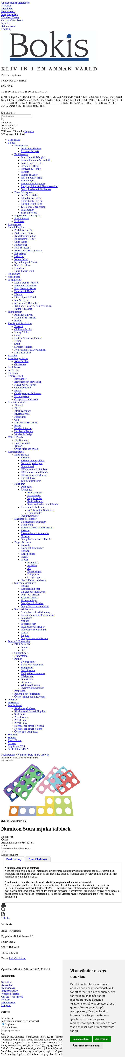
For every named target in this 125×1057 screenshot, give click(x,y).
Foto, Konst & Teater (32, 163)
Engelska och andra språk (27, 215)
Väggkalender (34, 498)
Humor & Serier (29, 174)
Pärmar (24, 632)
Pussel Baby (20, 723)
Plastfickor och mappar (32, 626)
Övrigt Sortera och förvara (34, 638)
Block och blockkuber (32, 548)
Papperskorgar (28, 623)
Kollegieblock (28, 553)
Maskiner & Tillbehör (25, 518)
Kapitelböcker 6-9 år (31, 201)
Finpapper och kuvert (25, 384)
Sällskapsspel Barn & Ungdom (30, 711)
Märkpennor (27, 676)
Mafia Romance (22, 352)
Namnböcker (21, 259)
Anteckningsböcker (18, 358)
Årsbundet (26, 489)
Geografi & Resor (30, 166)
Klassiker (12, 355)
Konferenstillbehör (30, 588)
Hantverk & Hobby (31, 169)
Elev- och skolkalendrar (33, 507)
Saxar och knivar (29, 597)
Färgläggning (21, 440)
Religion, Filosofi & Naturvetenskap (39, 186)
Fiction (17, 341)
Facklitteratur (21, 154)
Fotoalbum (26, 618)
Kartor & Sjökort (23, 308)
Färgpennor (20, 416)
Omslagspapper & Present (27, 393)
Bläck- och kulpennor (32, 664)
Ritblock (18, 446)
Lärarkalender (34, 513)
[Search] (2, 119)
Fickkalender (34, 495)
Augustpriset (14, 224)
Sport (17, 343)
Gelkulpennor (28, 670)
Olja (16, 419)
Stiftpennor (26, 682)
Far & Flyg (13, 370)
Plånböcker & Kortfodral (33, 629)
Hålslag (25, 585)
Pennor (18, 658)
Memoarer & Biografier (33, 183)
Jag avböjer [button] (101, 1039)
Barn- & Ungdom (23, 192)
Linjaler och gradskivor (33, 591)
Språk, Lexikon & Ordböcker (36, 189)
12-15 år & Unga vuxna (33, 206)
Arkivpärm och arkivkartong (35, 612)
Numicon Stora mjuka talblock (33, 754)
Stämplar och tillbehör (32, 603)
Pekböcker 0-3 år (29, 195)
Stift (23, 650)
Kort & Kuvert (15, 376)
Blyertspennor (28, 661)
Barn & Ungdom (16, 227)
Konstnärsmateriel (17, 402)
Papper (24, 559)
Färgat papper (34, 571)
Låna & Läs (14, 139)
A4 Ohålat (32, 562)
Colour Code (21, 653)
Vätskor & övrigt (23, 434)
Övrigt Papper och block (33, 580)
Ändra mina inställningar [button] (86, 1045)
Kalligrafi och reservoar (33, 673)
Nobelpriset (14, 276)
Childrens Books (23, 329)
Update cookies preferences (15, 2)
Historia (25, 171)
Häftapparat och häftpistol (34, 469)
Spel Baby (19, 714)
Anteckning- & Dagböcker (28, 250)
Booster (12, 743)
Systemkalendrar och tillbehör (42, 504)
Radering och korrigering (27, 693)
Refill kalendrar (35, 501)
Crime (17, 335)
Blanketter (26, 545)
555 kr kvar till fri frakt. (13, 134)
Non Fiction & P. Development (30, 349)
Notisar (24, 556)
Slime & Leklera (22, 265)
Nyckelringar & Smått (25, 262)
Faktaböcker (27, 209)
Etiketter (25, 457)
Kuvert (17, 390)
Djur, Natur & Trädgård (33, 157)
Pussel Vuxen (21, 717)
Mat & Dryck (28, 180)
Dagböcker (26, 486)
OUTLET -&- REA (18, 749)
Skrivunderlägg (29, 600)
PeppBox (12, 699)
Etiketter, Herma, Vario (32, 460)
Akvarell (18, 405)
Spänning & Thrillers (25, 317)
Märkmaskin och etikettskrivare (37, 527)
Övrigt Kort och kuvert (26, 399)
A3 (29, 568)
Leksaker (19, 256)
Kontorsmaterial (16, 451)
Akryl (17, 408)
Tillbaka (5, 918)
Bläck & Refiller (22, 644)
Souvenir (12, 734)
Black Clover (14, 740)
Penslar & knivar (23, 428)
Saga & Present (29, 212)
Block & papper (22, 411)
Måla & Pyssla (15, 437)
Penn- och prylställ (30, 594)
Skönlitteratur (21, 145)
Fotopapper (33, 574)
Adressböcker (21, 361)
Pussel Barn (20, 720)
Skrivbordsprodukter (24, 583)
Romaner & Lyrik (30, 151)
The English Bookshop (20, 323)
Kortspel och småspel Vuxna (29, 725)
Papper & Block (22, 542)
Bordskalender (34, 492)
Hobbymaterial (22, 443)
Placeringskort (21, 396)
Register (25, 635)
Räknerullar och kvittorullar (35, 533)
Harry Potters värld (24, 271)
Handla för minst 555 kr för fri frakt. (19, 759)
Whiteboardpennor (30, 685)
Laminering (27, 524)
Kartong (25, 550)
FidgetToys (20, 253)
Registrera (10, 1024)
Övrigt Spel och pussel (26, 731)
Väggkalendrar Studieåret (40, 510)
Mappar (25, 620)
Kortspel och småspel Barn (28, 728)
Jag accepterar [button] (81, 1039)
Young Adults (21, 332)
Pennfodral (20, 690)
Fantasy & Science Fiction (27, 338)
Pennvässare (27, 679)
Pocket (17, 320)
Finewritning (21, 655)
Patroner (25, 647)
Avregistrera (11, 1027)
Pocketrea (19, 221)
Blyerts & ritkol (22, 413)
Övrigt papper (34, 577)
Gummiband (27, 466)
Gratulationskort (22, 387)
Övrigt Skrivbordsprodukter (35, 606)
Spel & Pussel (21, 218)
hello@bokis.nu (17, 958)
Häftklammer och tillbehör (34, 472)
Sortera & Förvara (23, 609)
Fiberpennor (27, 667)
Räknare (25, 530)
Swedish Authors (23, 346)
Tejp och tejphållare (31, 480)
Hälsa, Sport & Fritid (31, 177)
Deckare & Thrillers (31, 148)
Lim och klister (28, 478)
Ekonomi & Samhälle (25, 285)
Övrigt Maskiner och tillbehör (36, 539)
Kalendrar (13, 373)
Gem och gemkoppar (31, 463)
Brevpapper (20, 378)
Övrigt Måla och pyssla (26, 448)
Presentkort (13, 702)
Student (12, 737)
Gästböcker (20, 364)
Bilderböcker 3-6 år (31, 198)
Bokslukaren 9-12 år (31, 203)
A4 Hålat (32, 565)
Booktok (18, 326)
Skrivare (25, 536)
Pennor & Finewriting (19, 641)
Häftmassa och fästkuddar (34, 475)
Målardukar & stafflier (25, 422)
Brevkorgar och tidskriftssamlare (37, 615)
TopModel (19, 268)
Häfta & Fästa (21, 454)
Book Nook (14, 367)
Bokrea (11, 142)
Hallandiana (14, 273)
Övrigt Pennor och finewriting (29, 696)
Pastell (17, 425)
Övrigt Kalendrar (29, 515)
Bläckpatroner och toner (33, 521)
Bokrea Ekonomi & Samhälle (36, 160)
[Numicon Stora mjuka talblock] (41, 790)
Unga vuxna (20, 241)
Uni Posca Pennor (23, 431)
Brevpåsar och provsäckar (27, 381)
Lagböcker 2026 (16, 746)
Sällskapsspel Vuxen (24, 708)
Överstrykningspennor (32, 688)
